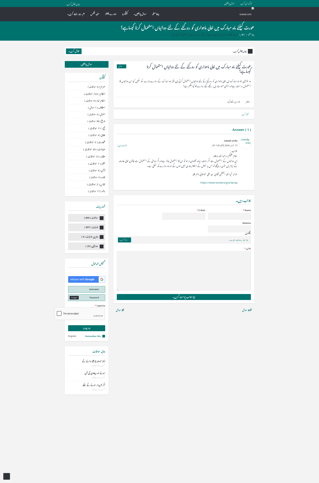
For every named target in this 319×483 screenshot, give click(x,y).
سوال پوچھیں (229, 3)
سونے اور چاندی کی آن (95, 373)
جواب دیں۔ (122, 145)
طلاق (97, 135)
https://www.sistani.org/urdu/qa (219, 182)
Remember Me (93, 336)
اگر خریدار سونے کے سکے (94, 385)
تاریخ (96, 121)
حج (96, 128)
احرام (96, 86)
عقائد (95, 156)
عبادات (94, 149)
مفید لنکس (95, 14)
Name (247, 210)
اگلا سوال (119, 310)
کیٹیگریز (125, 14)
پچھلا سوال (247, 310)
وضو (96, 191)
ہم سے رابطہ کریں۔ (76, 14)
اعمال (96, 114)
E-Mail (201, 210)
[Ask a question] (6, 476)
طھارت (95, 142)
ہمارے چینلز (110, 14)
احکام (243, 34)
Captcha (100, 305)
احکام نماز (94, 100)
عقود (96, 163)
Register (72, 335)
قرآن (97, 170)
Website (246, 223)
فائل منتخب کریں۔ (238, 240)
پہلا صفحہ (155, 14)
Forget (74, 297)
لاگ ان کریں (246, 3)
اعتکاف (96, 107)
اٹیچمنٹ (248, 233)
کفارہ (97, 177)
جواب (247, 248)
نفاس (96, 184)
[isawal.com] (245, 14)
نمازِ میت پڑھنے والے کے (93, 361)
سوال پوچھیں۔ (140, 14)
